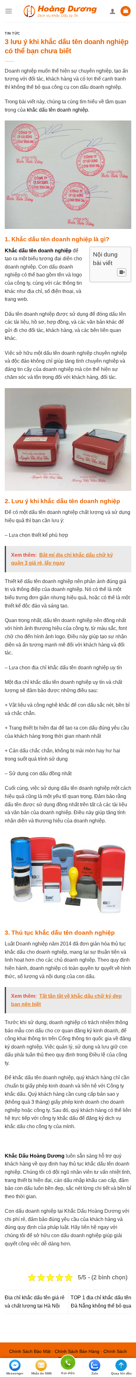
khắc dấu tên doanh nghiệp (57, 110)
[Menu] (8, 11)
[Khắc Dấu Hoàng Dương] (61, 11)
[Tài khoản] (112, 11)
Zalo (94, 1373)
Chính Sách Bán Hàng (77, 1351)
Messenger (14, 1373)
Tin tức (12, 33)
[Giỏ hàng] (126, 11)
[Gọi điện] (68, 1363)
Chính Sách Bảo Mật (30, 1351)
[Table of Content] (121, 272)
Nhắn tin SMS (41, 1373)
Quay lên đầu (121, 1373)
